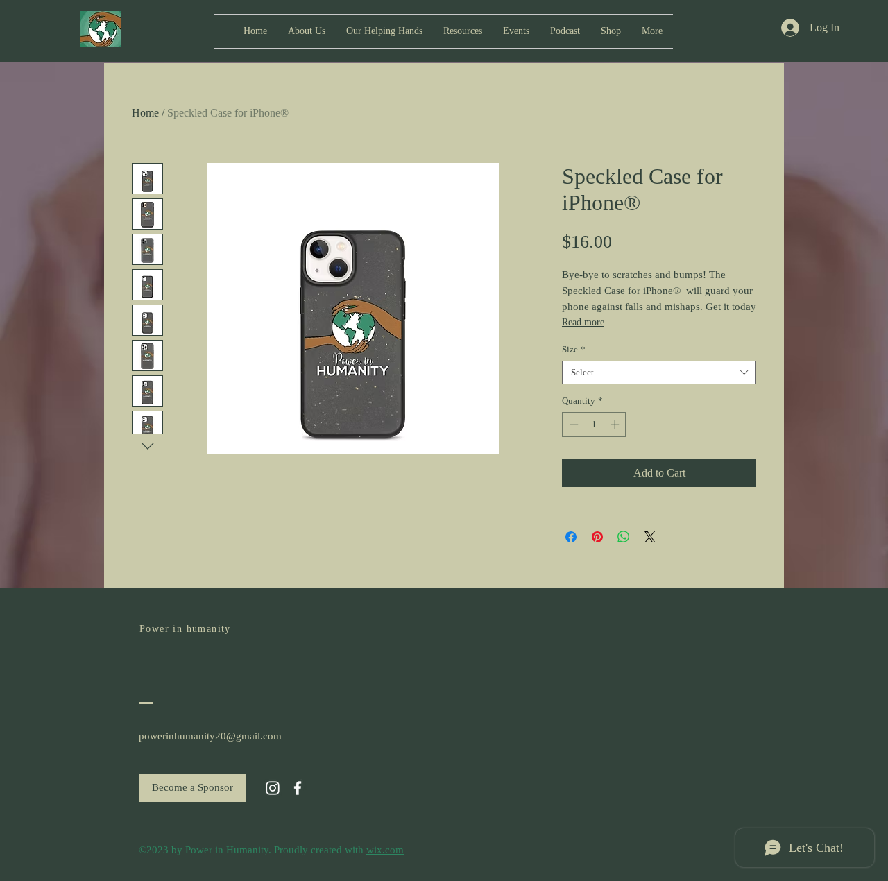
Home (145, 113)
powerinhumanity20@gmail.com (210, 736)
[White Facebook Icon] (298, 788)
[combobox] (659, 372)
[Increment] (616, 424)
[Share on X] (650, 537)
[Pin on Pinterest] (597, 537)
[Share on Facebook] (571, 537)
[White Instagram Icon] (273, 788)
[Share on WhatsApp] (623, 537)
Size (574, 349)
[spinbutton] (594, 424)
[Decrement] (572, 424)
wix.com (385, 849)
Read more (583, 322)
